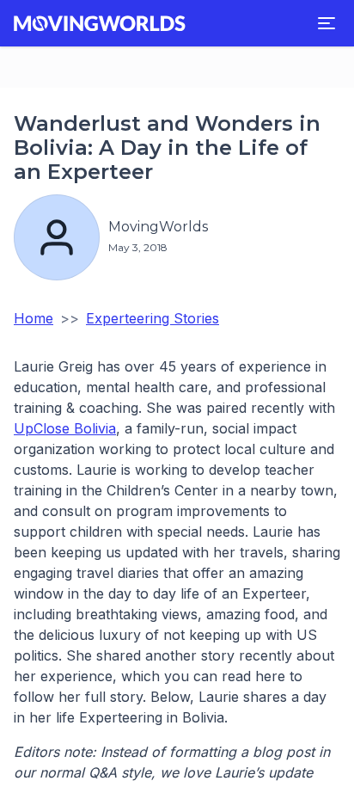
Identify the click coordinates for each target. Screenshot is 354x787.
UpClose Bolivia (65, 428)
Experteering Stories (152, 318)
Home (33, 318)
